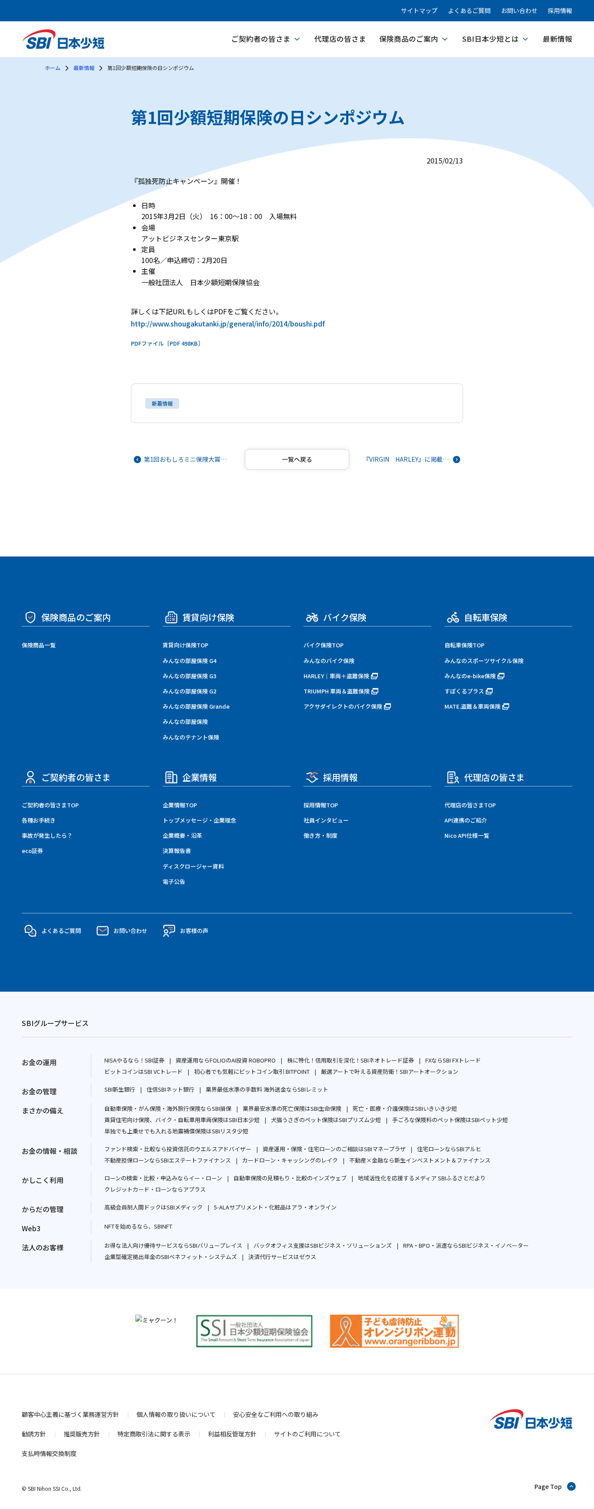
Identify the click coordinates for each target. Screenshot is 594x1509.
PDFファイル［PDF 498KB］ (167, 343)
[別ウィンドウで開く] (156, 1320)
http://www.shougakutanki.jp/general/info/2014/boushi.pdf (228, 323)
